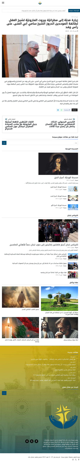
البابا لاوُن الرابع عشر (48, 462)
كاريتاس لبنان (29, 462)
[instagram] (27, 441)
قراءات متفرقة (58, 462)
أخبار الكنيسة (9, 462)
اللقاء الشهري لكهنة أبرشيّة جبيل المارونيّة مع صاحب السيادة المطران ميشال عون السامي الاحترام (21, 124)
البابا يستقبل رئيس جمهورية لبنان (56, 10)
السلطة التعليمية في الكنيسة (71, 462)
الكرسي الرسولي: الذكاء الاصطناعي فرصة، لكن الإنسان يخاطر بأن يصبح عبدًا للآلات (60, 123)
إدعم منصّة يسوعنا (19, 462)
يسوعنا (76, 180)
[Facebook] (36, 441)
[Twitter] (32, 441)
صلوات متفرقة (37, 462)
